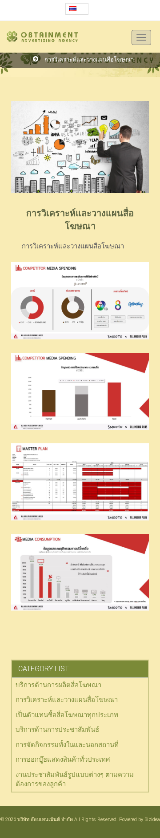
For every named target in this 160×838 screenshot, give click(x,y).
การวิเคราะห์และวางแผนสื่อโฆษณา (89, 59)
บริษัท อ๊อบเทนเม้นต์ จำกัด (45, 819)
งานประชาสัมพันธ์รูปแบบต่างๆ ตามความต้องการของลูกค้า (75, 779)
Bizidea (152, 819)
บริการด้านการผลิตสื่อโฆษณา (58, 685)
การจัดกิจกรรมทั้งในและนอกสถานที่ (67, 745)
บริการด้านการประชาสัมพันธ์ (57, 730)
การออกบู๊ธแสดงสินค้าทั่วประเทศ (63, 759)
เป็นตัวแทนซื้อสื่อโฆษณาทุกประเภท (67, 715)
